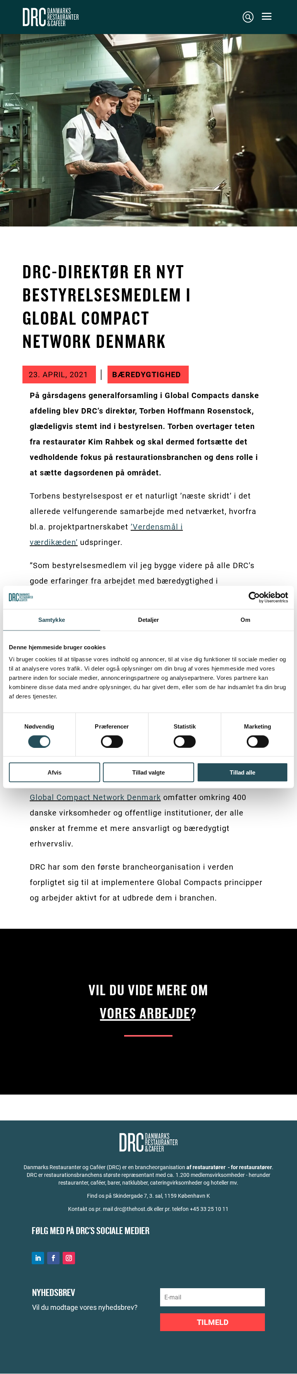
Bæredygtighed (146, 374)
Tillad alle (242, 772)
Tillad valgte (148, 772)
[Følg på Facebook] (53, 1258)
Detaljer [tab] (148, 619)
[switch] (112, 741)
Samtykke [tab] (51, 619)
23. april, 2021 (58, 374)
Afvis (54, 772)
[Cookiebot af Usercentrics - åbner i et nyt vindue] (254, 597)
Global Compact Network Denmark (95, 797)
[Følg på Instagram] (69, 1258)
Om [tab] (245, 619)
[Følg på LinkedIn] (38, 1258)
